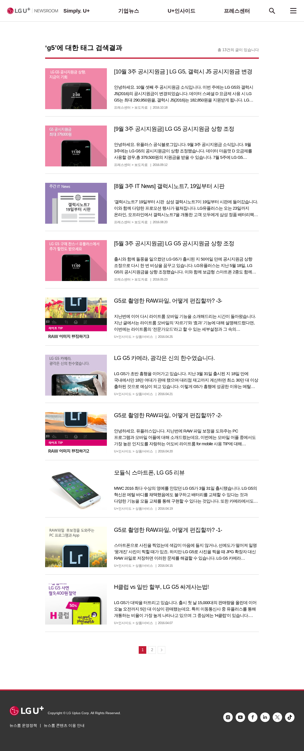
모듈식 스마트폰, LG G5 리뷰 (149, 472)
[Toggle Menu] (293, 10)
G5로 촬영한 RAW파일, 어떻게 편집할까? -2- (168, 415)
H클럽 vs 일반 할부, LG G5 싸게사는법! (161, 587)
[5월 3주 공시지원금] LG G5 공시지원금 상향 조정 (174, 243)
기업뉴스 (128, 11)
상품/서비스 (144, 337)
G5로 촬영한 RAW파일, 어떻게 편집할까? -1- (168, 530)
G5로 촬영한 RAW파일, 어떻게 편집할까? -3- (168, 300)
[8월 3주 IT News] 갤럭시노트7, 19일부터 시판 (169, 186)
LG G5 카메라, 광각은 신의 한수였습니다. (164, 358)
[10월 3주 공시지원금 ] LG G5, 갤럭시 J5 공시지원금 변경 (183, 71)
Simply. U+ (76, 11)
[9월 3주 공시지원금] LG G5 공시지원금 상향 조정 (174, 129)
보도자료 (141, 107)
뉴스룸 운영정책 (23, 725)
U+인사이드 (181, 11)
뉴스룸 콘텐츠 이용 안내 (64, 725)
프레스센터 (237, 11)
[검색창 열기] (272, 10)
